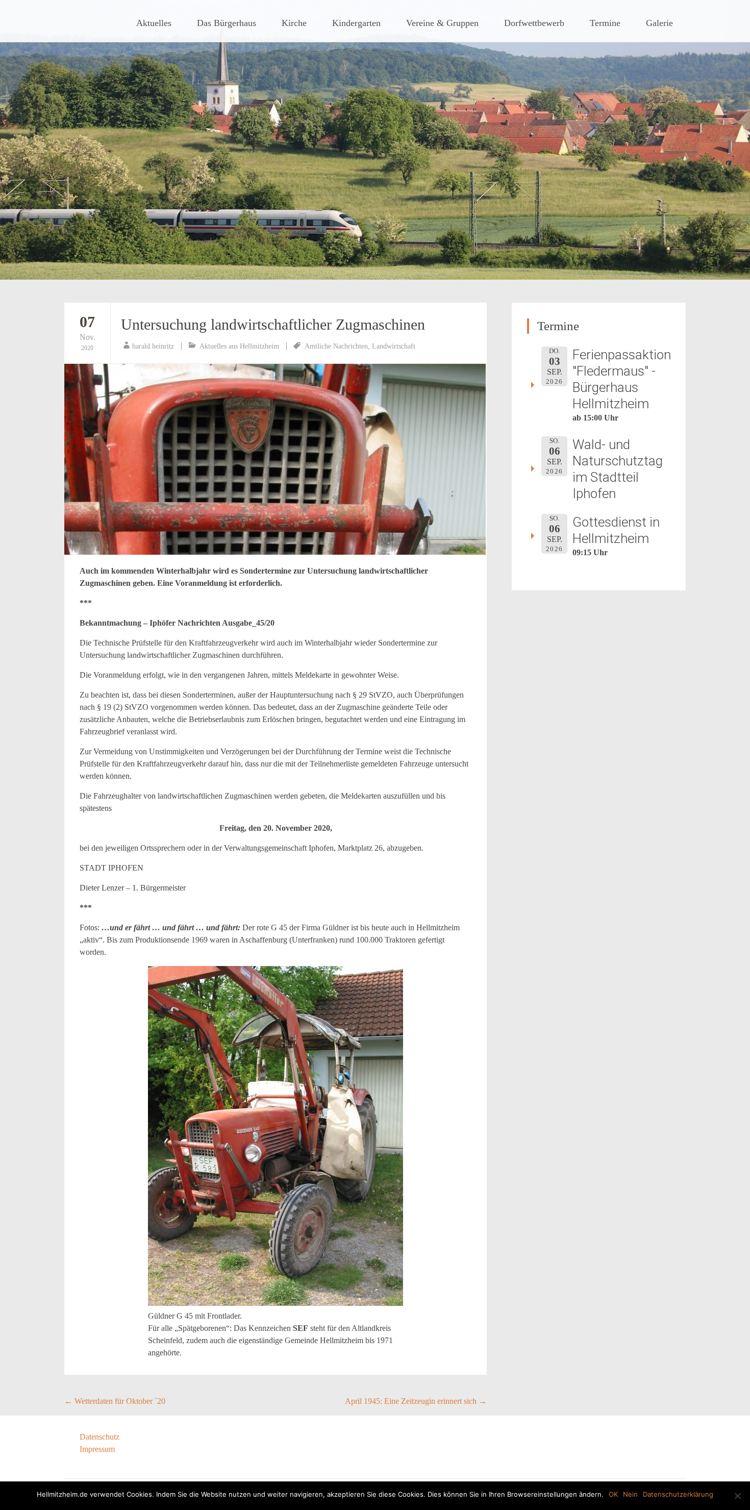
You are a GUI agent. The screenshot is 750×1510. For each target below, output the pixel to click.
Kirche (294, 23)
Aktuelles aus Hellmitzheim (239, 346)
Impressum (97, 1449)
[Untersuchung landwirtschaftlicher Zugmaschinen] (275, 459)
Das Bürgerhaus (226, 23)
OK (613, 1494)
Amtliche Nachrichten (336, 346)
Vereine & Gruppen (442, 23)
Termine (605, 23)
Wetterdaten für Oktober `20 (114, 1401)
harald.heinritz (153, 346)
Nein (630, 1494)
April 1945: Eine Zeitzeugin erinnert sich (416, 1401)
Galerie (659, 23)
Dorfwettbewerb (534, 23)
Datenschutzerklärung (678, 1494)
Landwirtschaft (393, 346)
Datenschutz (99, 1436)
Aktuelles (153, 23)
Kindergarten (356, 23)
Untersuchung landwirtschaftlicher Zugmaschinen (273, 324)
